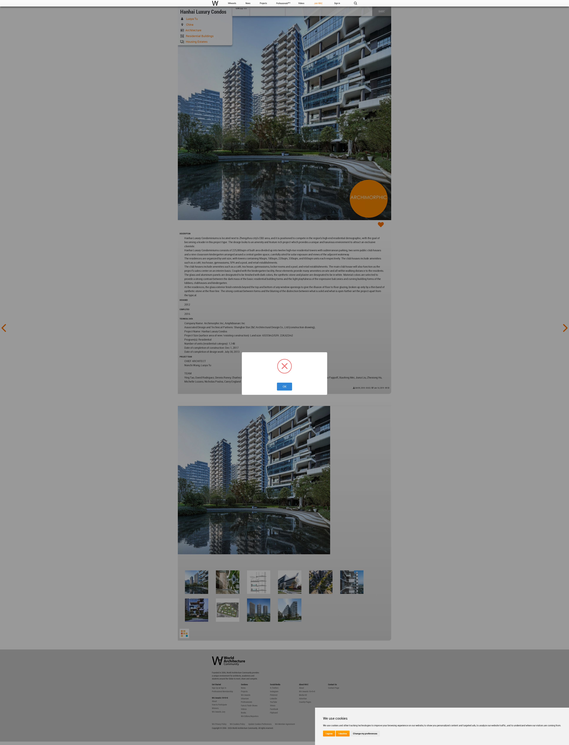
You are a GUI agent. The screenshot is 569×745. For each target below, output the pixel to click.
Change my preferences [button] (365, 733)
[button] (355, 3)
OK (284, 386)
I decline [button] (342, 733)
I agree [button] (329, 733)
